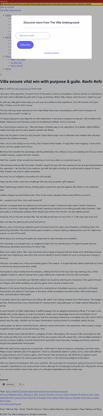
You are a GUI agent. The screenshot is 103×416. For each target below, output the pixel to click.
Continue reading (51, 53)
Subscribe (25, 44)
